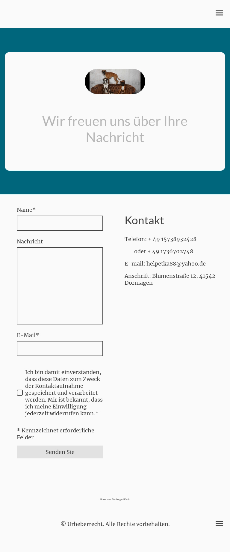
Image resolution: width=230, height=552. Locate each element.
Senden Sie (60, 452)
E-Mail (28, 335)
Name (26, 209)
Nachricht (30, 241)
